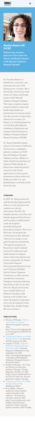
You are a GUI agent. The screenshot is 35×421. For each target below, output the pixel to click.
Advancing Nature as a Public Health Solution (18, 337)
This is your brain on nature (17, 321)
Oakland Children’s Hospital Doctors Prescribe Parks (17, 346)
